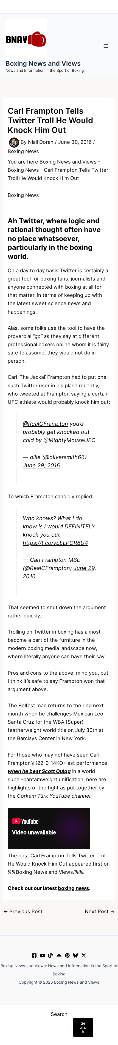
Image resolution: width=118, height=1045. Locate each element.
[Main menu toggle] (106, 45)
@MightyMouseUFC (69, 440)
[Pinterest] (67, 955)
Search (59, 1014)
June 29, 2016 (41, 465)
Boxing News (23, 151)
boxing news (73, 888)
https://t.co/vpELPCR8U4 (55, 543)
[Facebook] (34, 955)
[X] (83, 955)
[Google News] (59, 955)
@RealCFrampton (45, 423)
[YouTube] (42, 955)
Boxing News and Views (43, 63)
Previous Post (23, 911)
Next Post (100, 911)
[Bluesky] (75, 955)
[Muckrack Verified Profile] (50, 955)
